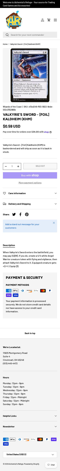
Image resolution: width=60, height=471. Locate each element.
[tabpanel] (30, 259)
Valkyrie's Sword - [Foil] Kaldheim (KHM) (25, 44)
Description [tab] (9, 245)
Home (5, 44)
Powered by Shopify (31, 464)
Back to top (30, 333)
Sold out (40, 166)
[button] (49, 20)
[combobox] (30, 35)
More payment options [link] (30, 182)
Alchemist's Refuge (16, 464)
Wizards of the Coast (12, 106)
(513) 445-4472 (10, 363)
